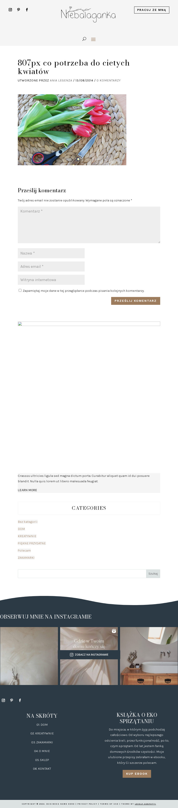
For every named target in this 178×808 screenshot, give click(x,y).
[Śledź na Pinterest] (18, 10)
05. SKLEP (42, 760)
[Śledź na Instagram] (10, 10)
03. (33, 742)
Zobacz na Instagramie (91, 654)
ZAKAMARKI (26, 558)
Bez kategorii (28, 522)
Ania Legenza (61, 80)
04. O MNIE (42, 751)
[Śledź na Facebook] (27, 10)
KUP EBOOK (137, 773)
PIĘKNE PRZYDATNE (32, 543)
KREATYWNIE (27, 536)
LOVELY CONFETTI (145, 804)
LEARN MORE (27, 490)
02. (32, 733)
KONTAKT (44, 769)
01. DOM (42, 725)
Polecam (24, 550)
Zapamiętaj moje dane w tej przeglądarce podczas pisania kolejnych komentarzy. (83, 291)
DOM (21, 529)
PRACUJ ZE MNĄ (151, 10)
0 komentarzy (109, 80)
